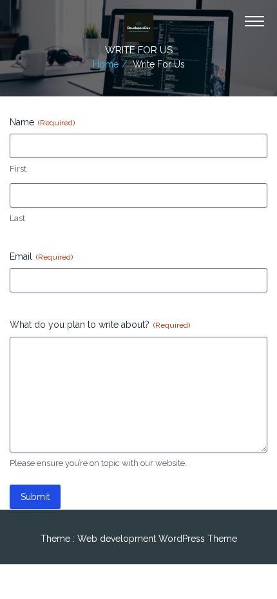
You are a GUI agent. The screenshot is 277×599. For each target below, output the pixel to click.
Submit (35, 497)
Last (17, 218)
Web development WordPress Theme (157, 538)
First (18, 169)
